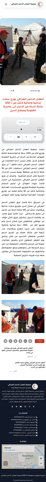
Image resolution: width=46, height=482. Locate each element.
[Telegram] (10, 341)
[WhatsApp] (15, 341)
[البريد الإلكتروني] (5, 341)
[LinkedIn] (20, 341)
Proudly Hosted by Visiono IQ (23, 480)
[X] (25, 341)
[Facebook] (30, 341)
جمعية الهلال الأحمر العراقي (23, 4)
